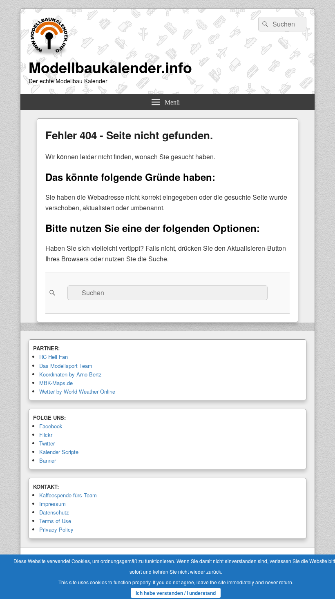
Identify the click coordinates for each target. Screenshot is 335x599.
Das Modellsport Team (65, 366)
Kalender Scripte (58, 452)
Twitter (47, 443)
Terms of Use (55, 521)
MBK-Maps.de (56, 383)
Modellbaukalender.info (110, 67)
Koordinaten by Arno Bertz (70, 374)
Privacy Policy (56, 529)
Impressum (52, 504)
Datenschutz (54, 512)
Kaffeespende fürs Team (68, 495)
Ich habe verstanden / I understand (176, 593)
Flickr (45, 435)
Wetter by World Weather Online (77, 391)
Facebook (51, 426)
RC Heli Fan (53, 357)
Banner (47, 460)
